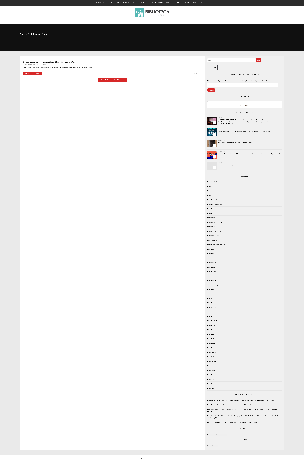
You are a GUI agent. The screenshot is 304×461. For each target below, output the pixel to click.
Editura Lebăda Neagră (213, 285)
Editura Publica (211, 339)
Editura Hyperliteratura (213, 280)
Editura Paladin (211, 312)
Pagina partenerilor (74, 59)
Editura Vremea (211, 383)
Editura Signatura (211, 352)
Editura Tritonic (211, 370)
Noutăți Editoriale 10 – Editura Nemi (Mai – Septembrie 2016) (49, 62)
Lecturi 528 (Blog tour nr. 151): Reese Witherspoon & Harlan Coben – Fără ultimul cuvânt (244, 131)
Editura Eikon (210, 249)
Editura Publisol (211, 343)
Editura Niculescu (211, 303)
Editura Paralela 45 (212, 321)
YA (84, 59)
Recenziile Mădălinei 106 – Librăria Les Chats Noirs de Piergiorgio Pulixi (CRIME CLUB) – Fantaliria (233, 416)
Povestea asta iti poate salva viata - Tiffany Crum (219, 400)
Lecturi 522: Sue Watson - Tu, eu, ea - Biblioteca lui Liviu (221, 422)
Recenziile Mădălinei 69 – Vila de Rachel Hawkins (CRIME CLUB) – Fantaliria (227, 409)
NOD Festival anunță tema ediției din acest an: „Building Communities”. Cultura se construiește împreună (249, 154)
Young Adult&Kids (165, 2)
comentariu (197, 73)
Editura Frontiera (211, 258)
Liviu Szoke (42, 64)
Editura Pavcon (211, 325)
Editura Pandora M (212, 316)
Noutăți (187, 2)
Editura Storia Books (212, 357)
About (98, 2)
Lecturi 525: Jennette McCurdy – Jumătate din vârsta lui (253, 405)
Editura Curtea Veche (212, 240)
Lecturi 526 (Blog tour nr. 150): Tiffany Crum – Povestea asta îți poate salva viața (253, 400)
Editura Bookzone (211, 213)
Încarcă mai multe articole (113, 79)
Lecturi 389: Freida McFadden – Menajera (248, 422)
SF (104, 2)
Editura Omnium (211, 307)
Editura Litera (210, 289)
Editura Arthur (211, 195)
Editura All (210, 186)
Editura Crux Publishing (213, 235)
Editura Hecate (211, 267)
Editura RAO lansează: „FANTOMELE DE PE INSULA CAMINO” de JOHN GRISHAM (244, 165)
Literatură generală (148, 2)
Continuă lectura (32, 73)
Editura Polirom (211, 330)
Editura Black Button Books (214, 204)
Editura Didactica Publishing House (216, 244)
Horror (118, 2)
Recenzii (178, 2)
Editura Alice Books (212, 181)
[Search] (206, 3)
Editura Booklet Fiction (213, 208)
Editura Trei (210, 365)
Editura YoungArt (211, 388)
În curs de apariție (45, 59)
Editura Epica (210, 253)
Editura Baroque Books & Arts (215, 199)
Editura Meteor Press (212, 294)
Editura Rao (210, 347)
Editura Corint (210, 226)
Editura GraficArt (211, 262)
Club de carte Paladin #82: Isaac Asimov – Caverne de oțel (235, 142)
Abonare (211, 90)
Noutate (63, 59)
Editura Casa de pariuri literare (215, 222)
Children (27, 59)
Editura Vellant (211, 379)
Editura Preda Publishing (213, 334)
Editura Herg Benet (212, 271)
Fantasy (110, 2)
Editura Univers (211, 374)
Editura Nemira (211, 298)
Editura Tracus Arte (212, 361)
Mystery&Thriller (130, 2)
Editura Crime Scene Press (214, 231)
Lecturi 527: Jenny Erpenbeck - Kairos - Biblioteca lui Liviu (222, 405)
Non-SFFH (56, 59)
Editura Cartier (211, 217)
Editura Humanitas (212, 276)
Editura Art (210, 190)
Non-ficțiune (197, 2)
